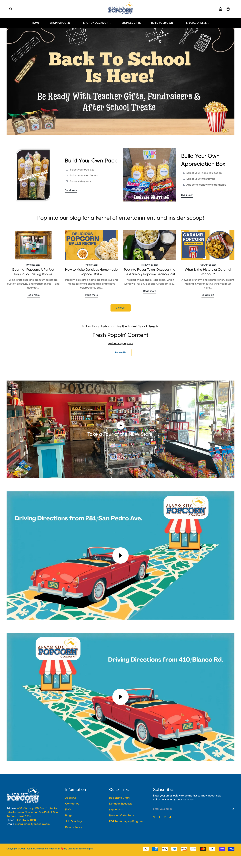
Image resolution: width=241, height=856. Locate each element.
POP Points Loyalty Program (126, 821)
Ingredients (116, 809)
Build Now (71, 190)
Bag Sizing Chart (119, 798)
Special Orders (196, 23)
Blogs (68, 815)
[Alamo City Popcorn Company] (120, 9)
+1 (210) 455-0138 (25, 820)
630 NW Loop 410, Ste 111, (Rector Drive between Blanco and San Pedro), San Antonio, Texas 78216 (32, 812)
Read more (33, 295)
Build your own (162, 23)
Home (35, 23)
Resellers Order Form (121, 815)
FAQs (68, 809)
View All (120, 308)
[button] (227, 9)
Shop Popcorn (60, 23)
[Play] (120, 555)
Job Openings (73, 821)
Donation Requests (120, 804)
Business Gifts (131, 23)
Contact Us (72, 804)
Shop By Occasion (95, 23)
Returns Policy (73, 827)
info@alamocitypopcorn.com (32, 824)
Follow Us (120, 352)
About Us (70, 798)
